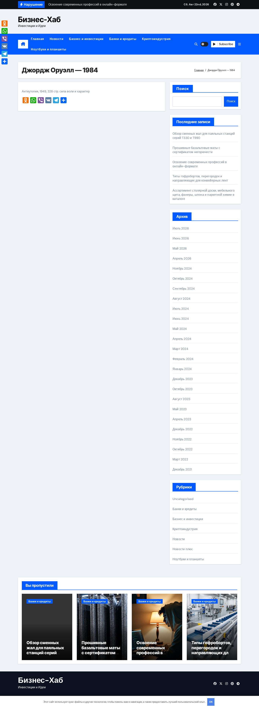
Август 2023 (181, 399)
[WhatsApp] (4, 31)
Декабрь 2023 (183, 379)
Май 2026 (180, 248)
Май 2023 (180, 409)
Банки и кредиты (123, 39)
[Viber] (4, 38)
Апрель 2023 (182, 419)
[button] (239, 44)
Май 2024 (180, 329)
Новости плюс (183, 549)
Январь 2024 (182, 369)
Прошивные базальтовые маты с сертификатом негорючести (196, 150)
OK (211, 701)
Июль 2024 (181, 309)
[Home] (23, 44)
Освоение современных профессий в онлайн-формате (154, 650)
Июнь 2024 (181, 319)
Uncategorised (183, 499)
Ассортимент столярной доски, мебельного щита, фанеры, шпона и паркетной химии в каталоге (204, 195)
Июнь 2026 (181, 238)
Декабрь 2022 (183, 429)
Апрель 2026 (182, 259)
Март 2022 (180, 459)
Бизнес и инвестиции (86, 39)
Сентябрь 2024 (184, 289)
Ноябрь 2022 (182, 439)
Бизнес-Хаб (39, 19)
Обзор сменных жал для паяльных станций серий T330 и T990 (45, 650)
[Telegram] (4, 54)
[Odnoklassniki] (4, 23)
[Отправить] (4, 61)
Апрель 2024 (182, 339)
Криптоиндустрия (156, 39)
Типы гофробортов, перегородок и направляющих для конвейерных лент (200, 178)
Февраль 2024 (183, 359)
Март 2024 (180, 349)
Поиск (182, 88)
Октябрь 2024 (183, 279)
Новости (57, 39)
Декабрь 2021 (182, 469)
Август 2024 (181, 299)
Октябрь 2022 (182, 449)
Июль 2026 (181, 228)
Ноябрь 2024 (182, 269)
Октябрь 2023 (182, 389)
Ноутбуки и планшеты (48, 49)
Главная (37, 39)
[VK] (4, 46)
